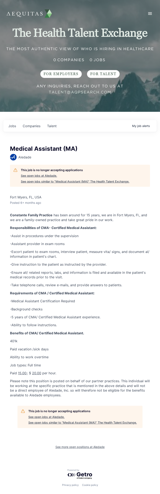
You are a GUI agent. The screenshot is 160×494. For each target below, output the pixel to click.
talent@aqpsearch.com (80, 92)
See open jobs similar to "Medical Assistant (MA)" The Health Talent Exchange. (75, 181)
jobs (12, 126)
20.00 (36, 373)
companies (31, 126)
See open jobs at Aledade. (39, 175)
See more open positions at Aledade (80, 447)
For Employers (61, 74)
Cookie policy (90, 485)
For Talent (103, 74)
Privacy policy (70, 485)
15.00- (23, 373)
